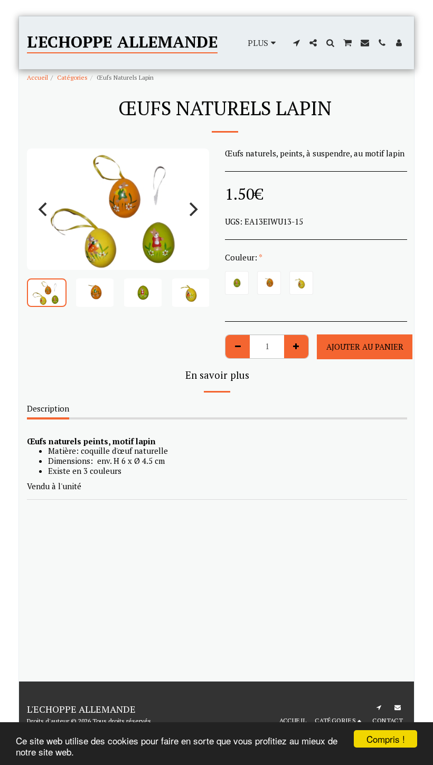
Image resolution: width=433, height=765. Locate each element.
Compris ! (385, 738)
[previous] (43, 209)
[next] (192, 209)
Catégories (72, 77)
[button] (296, 43)
